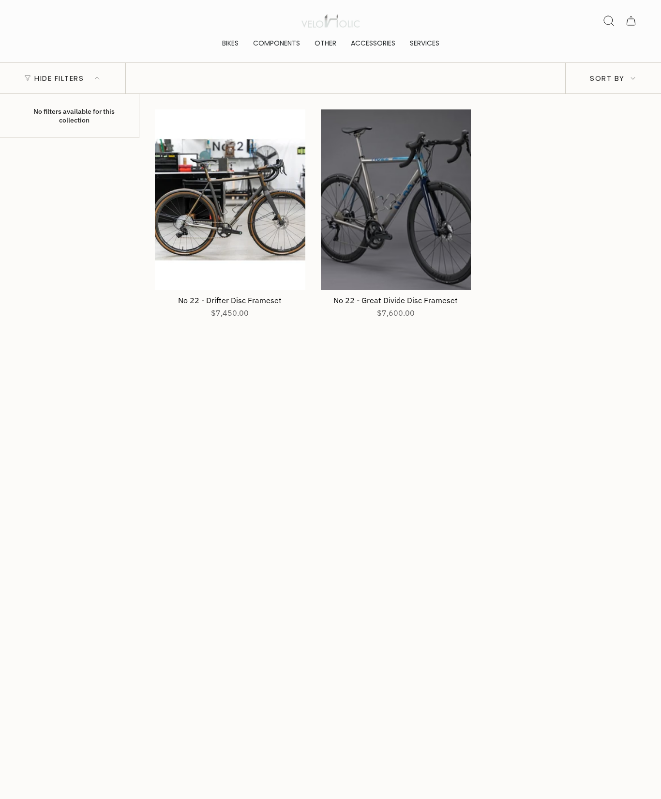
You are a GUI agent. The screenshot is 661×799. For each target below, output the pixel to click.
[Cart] (631, 21)
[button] (230, 43)
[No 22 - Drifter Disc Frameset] (230, 199)
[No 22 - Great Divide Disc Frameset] (396, 199)
